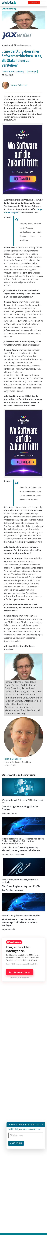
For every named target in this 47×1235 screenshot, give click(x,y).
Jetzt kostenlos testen (19, 972)
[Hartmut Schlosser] (6, 85)
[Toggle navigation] (10, 3)
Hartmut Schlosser (18, 85)
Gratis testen (34, 3)
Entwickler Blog (9, 8)
